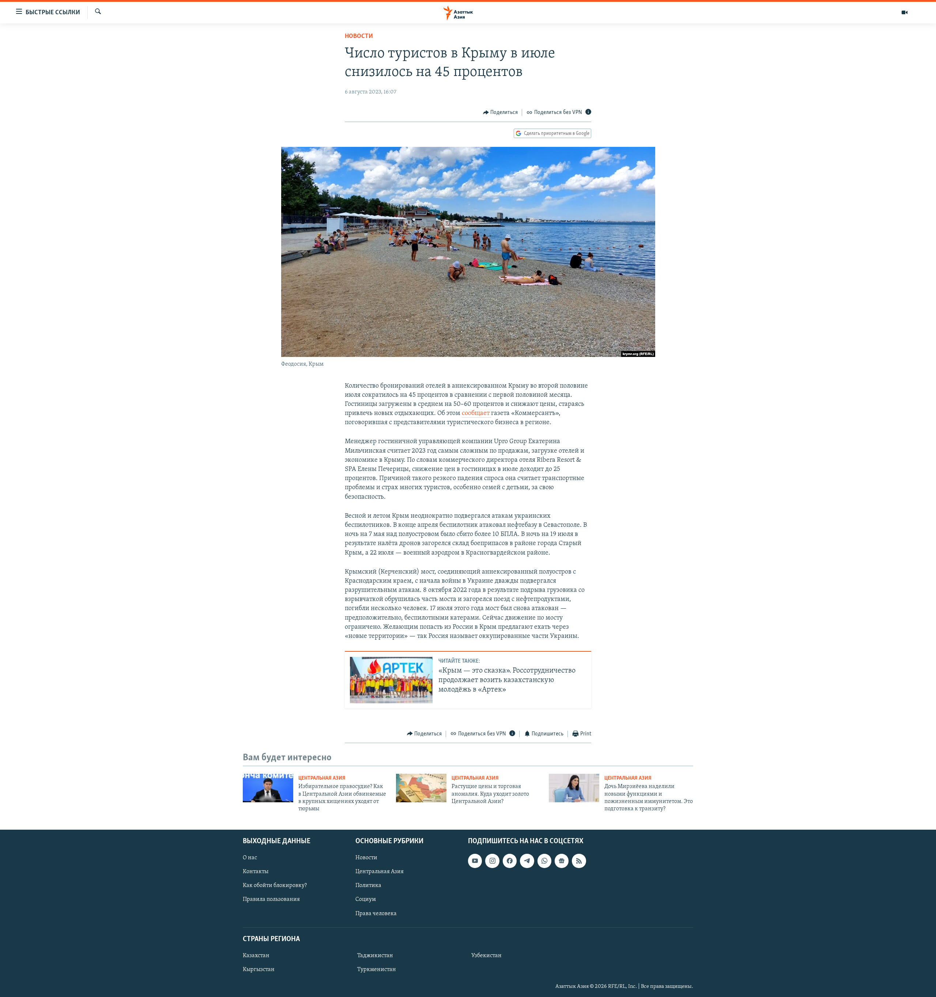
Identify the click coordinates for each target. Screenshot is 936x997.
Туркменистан (376, 970)
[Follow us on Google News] (562, 861)
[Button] (500, 112)
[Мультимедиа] (905, 12)
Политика (368, 885)
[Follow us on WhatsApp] (544, 861)
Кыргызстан (259, 970)
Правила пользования (271, 899)
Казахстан (256, 956)
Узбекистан (486, 956)
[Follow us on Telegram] (527, 861)
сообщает (476, 413)
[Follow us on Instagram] (492, 861)
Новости (359, 36)
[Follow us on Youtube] (475, 861)
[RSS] (579, 861)
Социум (365, 899)
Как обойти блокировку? (275, 885)
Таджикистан (375, 956)
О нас (250, 858)
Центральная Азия (322, 778)
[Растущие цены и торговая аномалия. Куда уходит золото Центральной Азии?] (421, 788)
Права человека (376, 913)
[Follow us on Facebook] (510, 861)
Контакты (255, 872)
